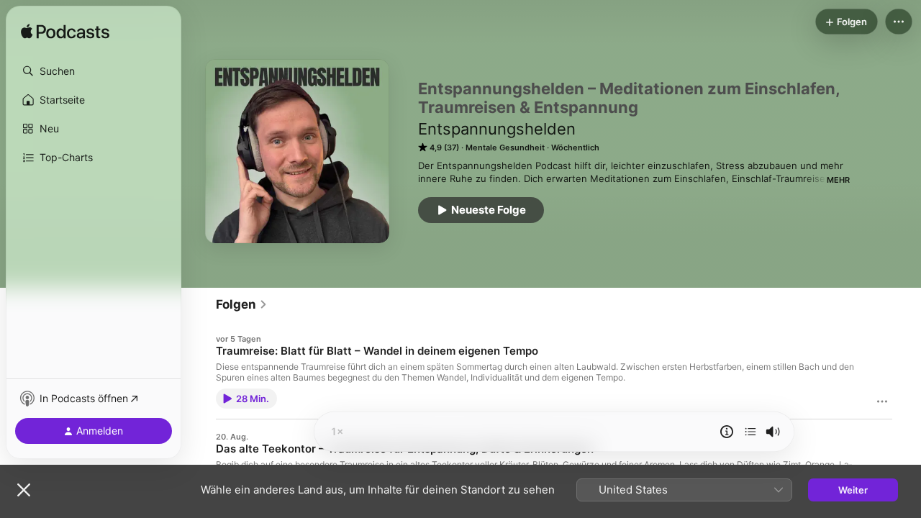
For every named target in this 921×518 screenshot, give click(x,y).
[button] (93, 71)
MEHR (838, 180)
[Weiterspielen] (750, 432)
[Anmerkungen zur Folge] (726, 432)
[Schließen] (23, 489)
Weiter (853, 490)
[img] (65, 32)
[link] (242, 304)
